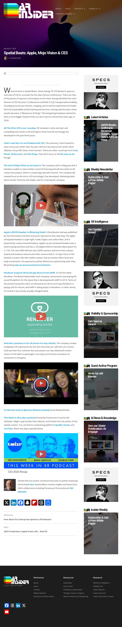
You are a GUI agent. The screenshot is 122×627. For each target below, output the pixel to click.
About (58, 9)
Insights (78, 9)
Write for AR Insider (95, 375)
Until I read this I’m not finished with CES (24, 143)
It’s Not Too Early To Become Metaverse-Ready (27, 410)
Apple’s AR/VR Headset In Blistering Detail (24, 232)
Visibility (93, 9)
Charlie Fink (15, 58)
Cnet (75, 150)
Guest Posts (68, 586)
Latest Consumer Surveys (103, 596)
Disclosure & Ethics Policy (44, 596)
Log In (36, 586)
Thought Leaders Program (73, 593)
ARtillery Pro (98, 586)
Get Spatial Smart (94, 231)
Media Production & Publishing (75, 596)
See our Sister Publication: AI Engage (97, 428)
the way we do (67, 154)
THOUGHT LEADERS (64, 14)
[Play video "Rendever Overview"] (41, 316)
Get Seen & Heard (95, 323)
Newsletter (67, 583)
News (68, 9)
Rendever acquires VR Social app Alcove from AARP (29, 272)
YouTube (8, 428)
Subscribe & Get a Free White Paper (98, 180)
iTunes (66, 425)
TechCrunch (17, 154)
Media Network (40, 593)
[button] (101, 141)
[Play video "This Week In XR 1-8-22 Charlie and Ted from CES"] (41, 454)
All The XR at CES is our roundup (20, 128)
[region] (101, 141)
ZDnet (7, 154)
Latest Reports (99, 589)
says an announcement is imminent (32, 265)
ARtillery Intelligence (101, 583)
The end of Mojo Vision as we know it (22, 165)
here (32, 484)
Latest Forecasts (99, 593)
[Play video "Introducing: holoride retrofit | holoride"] (41, 383)
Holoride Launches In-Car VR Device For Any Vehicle (30, 343)
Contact (37, 589)
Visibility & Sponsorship (72, 589)
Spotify (58, 425)
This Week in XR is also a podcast (20, 417)
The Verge (33, 154)
